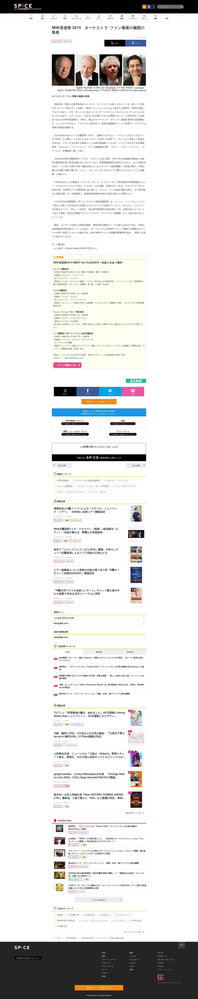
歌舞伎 (60, 914)
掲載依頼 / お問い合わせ (166, 959)
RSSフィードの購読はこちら (100, 401)
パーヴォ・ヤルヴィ (98, 491)
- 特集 (131, 969)
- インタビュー (134, 959)
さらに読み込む (99, 899)
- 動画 (131, 952)
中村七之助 (136, 920)
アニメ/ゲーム (120, 920)
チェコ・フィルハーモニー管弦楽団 (94, 486)
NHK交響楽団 (63, 480)
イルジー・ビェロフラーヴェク (70, 491)
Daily (67, 651)
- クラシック (105, 963)
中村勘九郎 (62, 926)
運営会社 (160, 952)
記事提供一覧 (162, 956)
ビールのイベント (124, 914)
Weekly (99, 651)
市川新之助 (90, 914)
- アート (104, 969)
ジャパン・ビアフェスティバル (94, 920)
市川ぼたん (105, 914)
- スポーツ (105, 973)
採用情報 (160, 963)
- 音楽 (103, 952)
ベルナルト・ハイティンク (117, 480)
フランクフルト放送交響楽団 (87, 480)
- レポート (132, 963)
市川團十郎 (74, 914)
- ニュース (132, 956)
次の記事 (136, 465)
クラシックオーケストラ (125, 486)
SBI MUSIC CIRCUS (66, 920)
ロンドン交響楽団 (64, 486)
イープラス (57, 938)
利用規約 (160, 966)
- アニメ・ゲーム (107, 966)
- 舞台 (103, 956)
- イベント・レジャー (109, 959)
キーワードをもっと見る (133, 932)
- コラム (132, 966)
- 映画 (103, 976)
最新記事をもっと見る (134, 813)
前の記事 (62, 465)
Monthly (130, 651)
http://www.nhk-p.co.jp (74, 358)
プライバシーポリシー (165, 969)
